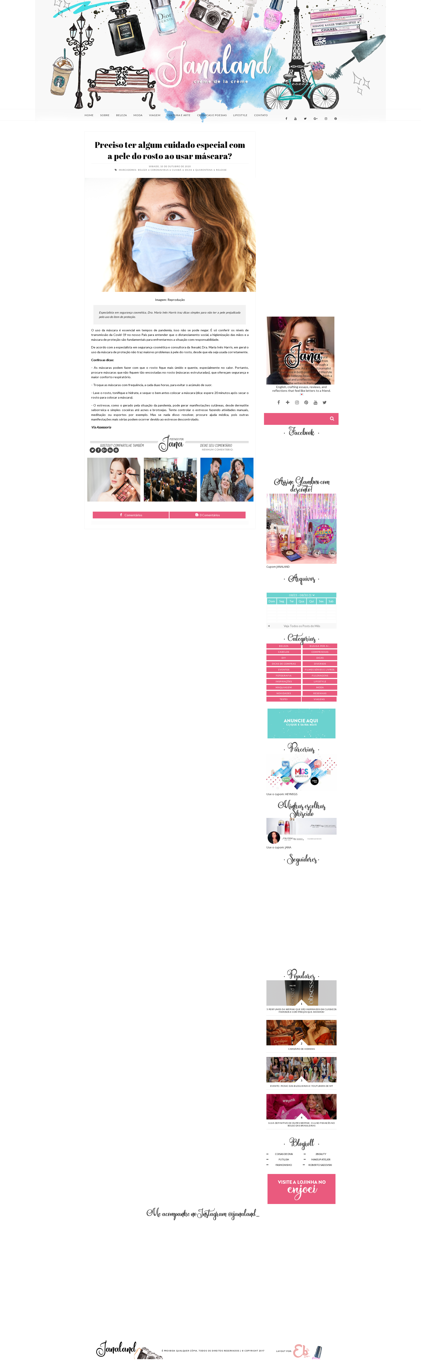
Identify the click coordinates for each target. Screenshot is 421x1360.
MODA (138, 115)
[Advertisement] (301, 160)
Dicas (188, 169)
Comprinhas (320, 652)
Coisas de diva (284, 1154)
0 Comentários (209, 515)
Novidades (284, 693)
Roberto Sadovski (320, 1164)
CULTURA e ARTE (179, 115)
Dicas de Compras (284, 663)
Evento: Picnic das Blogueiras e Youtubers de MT (301, 1086)
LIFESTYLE (240, 115)
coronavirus (160, 169)
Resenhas (319, 693)
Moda (320, 687)
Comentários (133, 515)
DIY (284, 657)
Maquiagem (284, 687)
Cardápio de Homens (301, 1049)
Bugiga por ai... (320, 646)
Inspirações (284, 681)
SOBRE (105, 115)
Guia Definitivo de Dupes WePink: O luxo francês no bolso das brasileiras (301, 1124)
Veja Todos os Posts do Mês (302, 626)
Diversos (320, 663)
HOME (89, 115)
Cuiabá (177, 169)
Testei (284, 699)
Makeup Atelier (320, 1159)
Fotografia (284, 675)
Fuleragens (320, 675)
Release (221, 169)
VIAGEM (155, 115)
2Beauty (321, 1154)
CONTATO (261, 115)
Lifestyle (320, 681)
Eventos (283, 669)
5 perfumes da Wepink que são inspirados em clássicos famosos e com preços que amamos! (302, 1010)
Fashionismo (284, 1164)
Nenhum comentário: (218, 449)
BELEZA (121, 115)
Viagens (319, 699)
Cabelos (283, 652)
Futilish (284, 1159)
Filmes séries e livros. (320, 669)
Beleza (142, 169)
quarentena (204, 169)
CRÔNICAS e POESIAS (212, 115)
